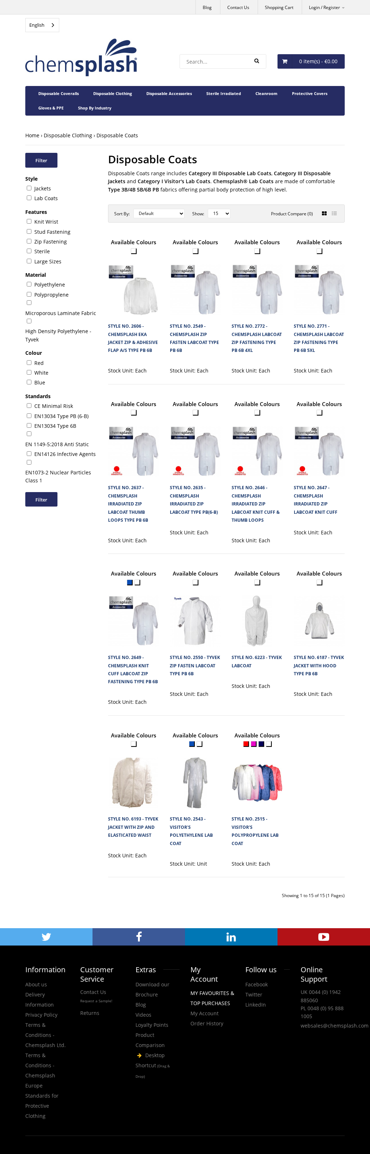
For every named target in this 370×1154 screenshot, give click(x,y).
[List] (334, 213)
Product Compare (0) (292, 214)
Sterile (42, 251)
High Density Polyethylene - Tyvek (58, 335)
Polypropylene (51, 294)
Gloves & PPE (51, 108)
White (41, 372)
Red (39, 362)
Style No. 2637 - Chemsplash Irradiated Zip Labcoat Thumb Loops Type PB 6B (128, 504)
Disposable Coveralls (58, 93)
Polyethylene (49, 284)
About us (36, 984)
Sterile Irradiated (223, 93)
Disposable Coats (117, 135)
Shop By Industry (94, 108)
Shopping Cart (279, 7)
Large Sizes (47, 261)
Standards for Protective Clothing (42, 1105)
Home (32, 135)
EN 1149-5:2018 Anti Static (57, 444)
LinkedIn (255, 1004)
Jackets (42, 188)
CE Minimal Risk (53, 405)
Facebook (256, 984)
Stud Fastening (52, 231)
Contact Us (238, 7)
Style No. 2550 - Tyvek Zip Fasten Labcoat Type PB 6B (195, 665)
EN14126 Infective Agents (65, 454)
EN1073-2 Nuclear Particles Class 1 (58, 476)
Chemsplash (157, 1065)
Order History (206, 1023)
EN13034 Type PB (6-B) (61, 416)
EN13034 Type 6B (55, 425)
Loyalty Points (151, 1024)
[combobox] (42, 25)
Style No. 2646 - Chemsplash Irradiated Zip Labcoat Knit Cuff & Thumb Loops (256, 504)
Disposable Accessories (169, 93)
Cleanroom (266, 93)
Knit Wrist (46, 221)
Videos (143, 1014)
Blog (207, 7)
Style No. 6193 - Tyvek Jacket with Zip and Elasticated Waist (133, 827)
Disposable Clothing (112, 93)
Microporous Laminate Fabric (60, 313)
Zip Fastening (50, 241)
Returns (89, 1012)
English (36, 25)
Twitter (253, 994)
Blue (39, 382)
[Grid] (324, 213)
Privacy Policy (41, 1014)
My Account (204, 1013)
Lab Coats (46, 198)
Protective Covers (309, 93)
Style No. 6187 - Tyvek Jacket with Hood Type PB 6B (319, 665)
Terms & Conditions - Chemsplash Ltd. (45, 1034)
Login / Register (325, 7)
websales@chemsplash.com (335, 1025)
